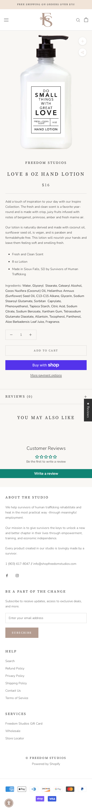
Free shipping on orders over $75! (46, 4)
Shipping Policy (16, 683)
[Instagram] (17, 575)
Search (10, 661)
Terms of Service (16, 698)
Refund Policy (14, 668)
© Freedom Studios (46, 758)
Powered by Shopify (46, 764)
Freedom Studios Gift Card (23, 723)
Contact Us (13, 691)
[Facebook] (6, 575)
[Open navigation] (6, 20)
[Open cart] (86, 19)
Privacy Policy (14, 676)
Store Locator (14, 738)
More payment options (46, 375)
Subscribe (22, 632)
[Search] (78, 20)
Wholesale (12, 731)
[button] (8, 803)
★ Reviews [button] (88, 410)
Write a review (46, 473)
